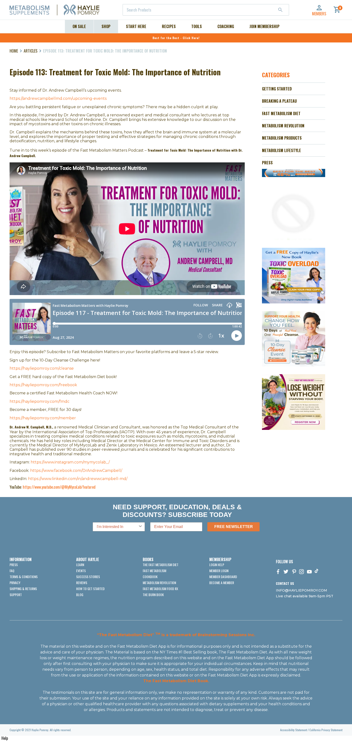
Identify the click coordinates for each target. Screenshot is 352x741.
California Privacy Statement (325, 730)
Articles (30, 51)
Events (81, 570)
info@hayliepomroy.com (301, 590)
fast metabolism (154, 570)
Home (14, 51)
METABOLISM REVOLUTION (283, 126)
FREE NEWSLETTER (233, 527)
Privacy (15, 582)
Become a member (221, 582)
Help (4, 738)
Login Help (216, 564)
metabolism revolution (159, 582)
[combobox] (206, 10)
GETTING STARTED (277, 89)
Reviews (81, 582)
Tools (196, 26)
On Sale (79, 26)
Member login (218, 570)
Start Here (136, 26)
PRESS (267, 163)
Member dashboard (223, 576)
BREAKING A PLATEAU (279, 101)
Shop (106, 26)
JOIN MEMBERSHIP (264, 26)
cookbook (150, 576)
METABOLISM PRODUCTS (282, 138)
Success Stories (88, 576)
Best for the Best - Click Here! (176, 38)
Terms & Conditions (24, 576)
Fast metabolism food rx (160, 588)
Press (14, 564)
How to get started (90, 588)
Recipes (169, 26)
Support (16, 594)
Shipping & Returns (23, 588)
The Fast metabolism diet (160, 564)
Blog (79, 594)
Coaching (225, 26)
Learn (80, 564)
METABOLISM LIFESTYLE (281, 150)
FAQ (12, 570)
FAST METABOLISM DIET (281, 113)
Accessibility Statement (293, 730)
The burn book (153, 594)
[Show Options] (140, 526)
